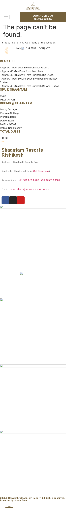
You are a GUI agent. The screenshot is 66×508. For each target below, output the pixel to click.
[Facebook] (5, 200)
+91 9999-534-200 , (29, 180)
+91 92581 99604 (50, 180)
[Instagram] (13, 200)
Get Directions (41, 171)
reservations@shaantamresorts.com (29, 189)
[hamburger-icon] (6, 17)
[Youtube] (21, 200)
